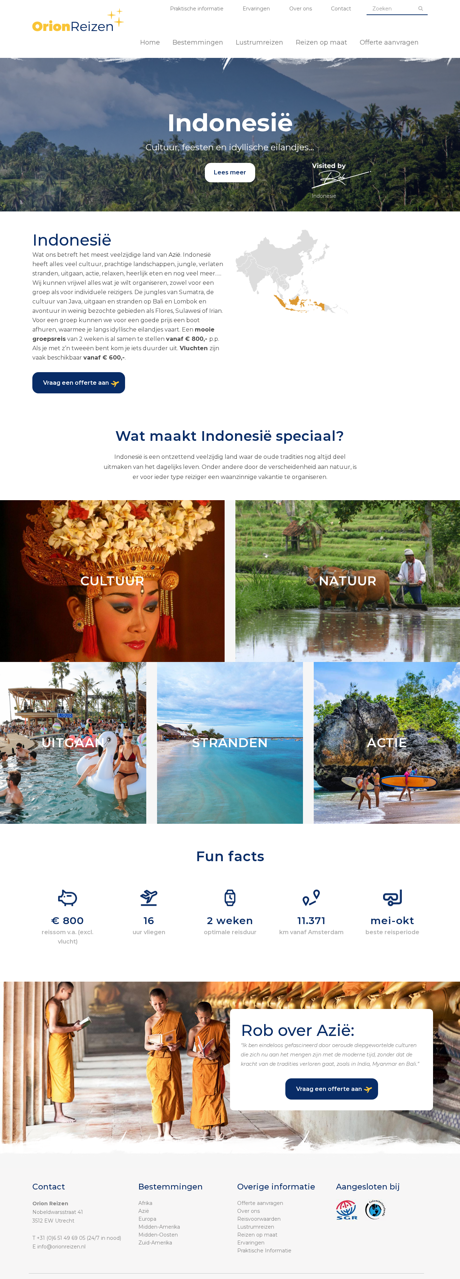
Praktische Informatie (264, 1250)
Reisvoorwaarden (259, 1219)
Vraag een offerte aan (76, 382)
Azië (174, 254)
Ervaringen (256, 8)
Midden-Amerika (159, 1227)
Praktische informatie (197, 8)
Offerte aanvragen (260, 1203)
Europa (147, 1219)
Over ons (300, 8)
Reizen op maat (257, 1235)
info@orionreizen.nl (61, 1246)
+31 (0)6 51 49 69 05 (61, 1238)
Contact (341, 8)
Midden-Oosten (158, 1235)
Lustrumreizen (255, 1227)
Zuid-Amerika (155, 1242)
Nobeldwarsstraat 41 (57, 1212)
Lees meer (230, 172)
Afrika (145, 1203)
